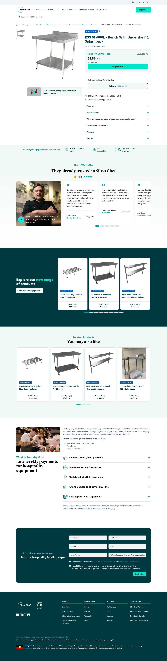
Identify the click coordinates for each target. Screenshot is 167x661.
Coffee (109, 611)
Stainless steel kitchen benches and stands (81, 25)
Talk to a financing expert (71, 616)
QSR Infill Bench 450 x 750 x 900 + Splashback (131, 387)
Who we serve (67, 9)
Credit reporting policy (47, 637)
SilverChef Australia (137, 607)
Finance (38, 9)
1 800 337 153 (139, 2)
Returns (87, 611)
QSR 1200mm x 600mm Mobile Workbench (101, 296)
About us (100, 9)
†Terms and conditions (23, 637)
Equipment (51, 9)
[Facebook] (17, 615)
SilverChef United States (139, 620)
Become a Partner (86, 9)
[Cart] (148, 2)
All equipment (27, 25)
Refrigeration (112, 607)
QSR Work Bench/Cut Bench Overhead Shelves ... (134, 296)
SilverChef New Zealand (139, 611)
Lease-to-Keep (67, 611)
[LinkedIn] (28, 615)
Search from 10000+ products (31, 17)
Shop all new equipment (29, 290)
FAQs (86, 620)
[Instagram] (21, 615)
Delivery (87, 607)
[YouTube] (25, 615)
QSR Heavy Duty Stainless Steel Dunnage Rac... (71, 296)
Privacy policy (35, 637)
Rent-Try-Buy (72, 304)
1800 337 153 (117, 86)
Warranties (88, 616)
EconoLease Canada (137, 616)
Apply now (143, 9)
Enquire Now (117, 66)
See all (109, 620)
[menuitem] (40, 9)
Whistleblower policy (61, 637)
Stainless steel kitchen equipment (48, 25)
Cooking (110, 616)
